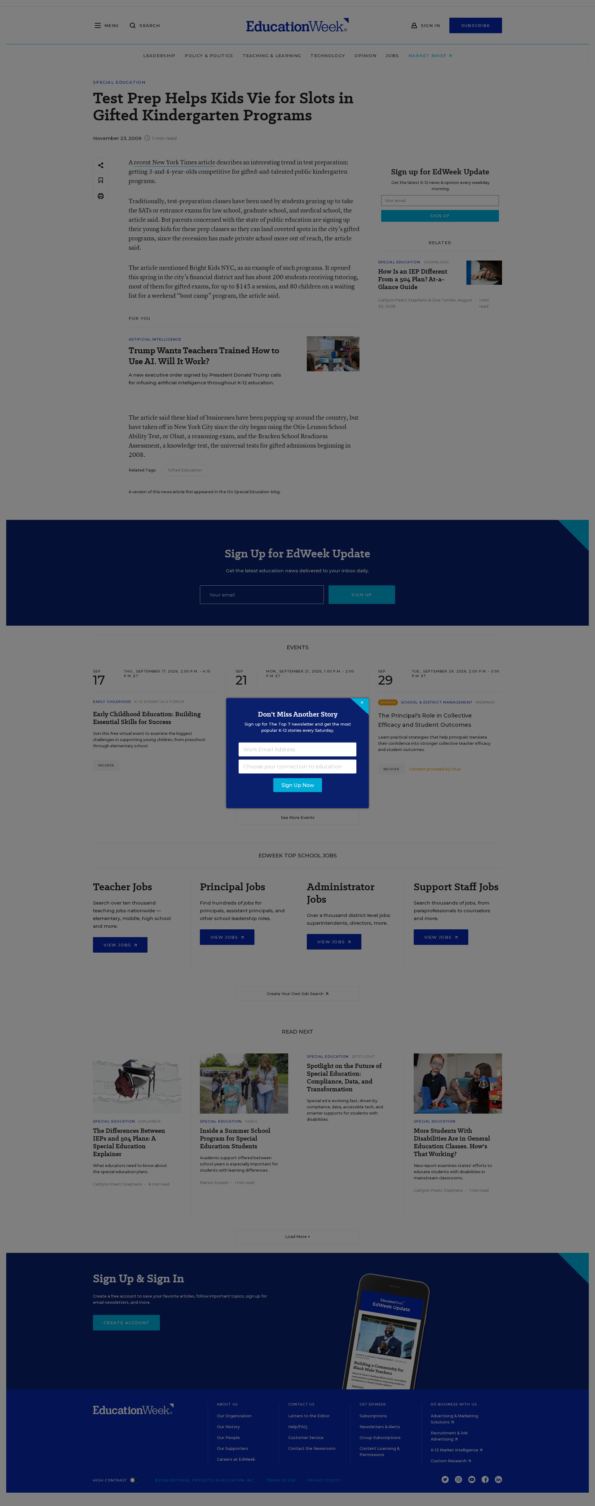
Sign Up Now (297, 785)
